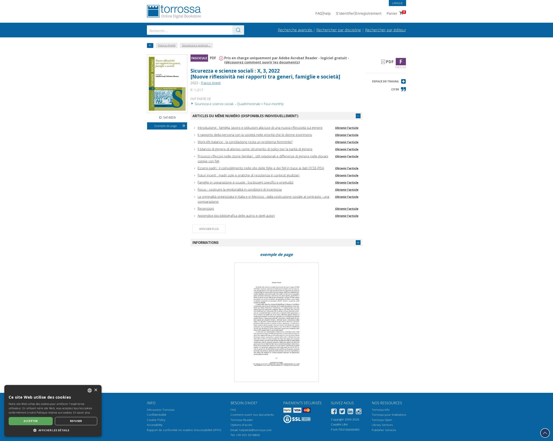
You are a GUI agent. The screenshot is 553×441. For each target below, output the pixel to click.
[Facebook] (334, 412)
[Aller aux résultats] (238, 30)
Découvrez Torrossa (160, 410)
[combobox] (195, 30)
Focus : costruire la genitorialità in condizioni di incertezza (240, 189)
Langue (397, 3)
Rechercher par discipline (338, 29)
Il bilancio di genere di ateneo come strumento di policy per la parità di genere (255, 149)
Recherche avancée (295, 29)
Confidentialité (156, 415)
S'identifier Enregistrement (358, 13)
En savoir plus (81, 412)
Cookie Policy (156, 420)
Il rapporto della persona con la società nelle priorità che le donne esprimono (255, 135)
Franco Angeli (211, 83)
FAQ (233, 410)
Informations (205, 242)
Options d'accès (241, 425)
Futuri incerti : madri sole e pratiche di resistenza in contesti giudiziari (248, 175)
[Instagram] (358, 412)
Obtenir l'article (346, 128)
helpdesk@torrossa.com (255, 430)
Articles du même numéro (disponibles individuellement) (245, 115)
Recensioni (206, 208)
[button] (389, 81)
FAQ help (323, 13)
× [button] (95, 390)
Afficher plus (209, 229)
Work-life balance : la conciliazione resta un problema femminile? (245, 142)
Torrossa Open (382, 420)
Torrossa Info (381, 410)
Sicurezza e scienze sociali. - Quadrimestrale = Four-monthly (239, 104)
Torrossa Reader (241, 420)
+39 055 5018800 (248, 435)
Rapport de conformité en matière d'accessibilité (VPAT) (184, 430)
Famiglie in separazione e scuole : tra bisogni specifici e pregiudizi (245, 182)
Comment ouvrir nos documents (252, 415)
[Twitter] (342, 412)
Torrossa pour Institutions (389, 415)
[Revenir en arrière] (150, 45)
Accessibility (154, 425)
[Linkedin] (350, 412)
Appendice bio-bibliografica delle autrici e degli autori (236, 215)
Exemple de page (165, 126)
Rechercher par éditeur (385, 29)
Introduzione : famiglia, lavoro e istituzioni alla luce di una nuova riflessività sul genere (260, 127)
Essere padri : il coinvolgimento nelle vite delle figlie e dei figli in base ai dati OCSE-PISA (261, 168)
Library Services (382, 425)
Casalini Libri (339, 424)
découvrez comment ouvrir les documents (262, 62)
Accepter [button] (31, 421)
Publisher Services (384, 430)
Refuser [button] (76, 421)
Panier (396, 13)
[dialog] (53, 411)
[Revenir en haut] (545, 433)
